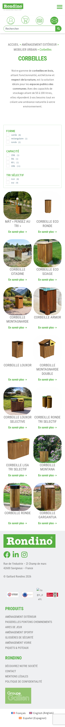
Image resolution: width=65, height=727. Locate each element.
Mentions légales (16, 676)
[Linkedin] (15, 554)
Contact (10, 671)
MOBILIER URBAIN (25, 49)
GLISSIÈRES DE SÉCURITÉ (19, 637)
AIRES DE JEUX (13, 627)
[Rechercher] (58, 29)
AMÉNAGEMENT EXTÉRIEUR (39, 44)
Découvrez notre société (21, 666)
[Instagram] (24, 554)
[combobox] (29, 29)
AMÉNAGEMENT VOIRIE (18, 642)
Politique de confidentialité (23, 681)
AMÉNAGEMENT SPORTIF (19, 632)
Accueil (13, 44)
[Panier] (25, 20)
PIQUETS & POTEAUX (17, 648)
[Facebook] (6, 554)
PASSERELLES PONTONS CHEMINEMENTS (28, 622)
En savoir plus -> (17, 231)
